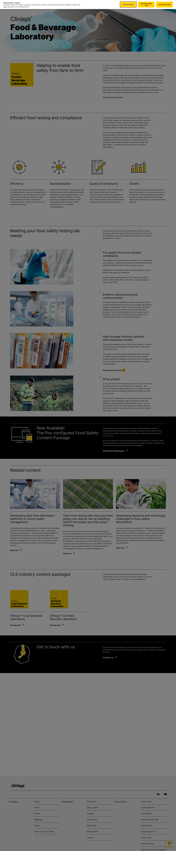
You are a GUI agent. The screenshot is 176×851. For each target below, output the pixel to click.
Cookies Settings (128, 4)
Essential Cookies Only (146, 4)
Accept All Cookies (164, 4)
